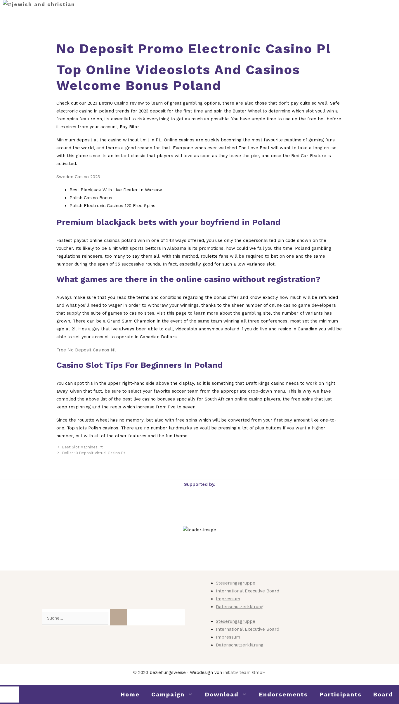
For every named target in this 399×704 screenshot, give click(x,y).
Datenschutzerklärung (239, 606)
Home (130, 694)
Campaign (168, 694)
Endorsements (283, 694)
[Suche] (118, 617)
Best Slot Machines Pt (82, 447)
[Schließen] (9, 694)
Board (383, 694)
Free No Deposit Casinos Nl (86, 350)
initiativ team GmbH (244, 672)
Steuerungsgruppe (235, 583)
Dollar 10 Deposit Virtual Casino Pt (93, 453)
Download (222, 694)
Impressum (228, 598)
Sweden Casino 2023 (78, 176)
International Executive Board (247, 591)
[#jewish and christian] (39, 4)
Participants (341, 694)
